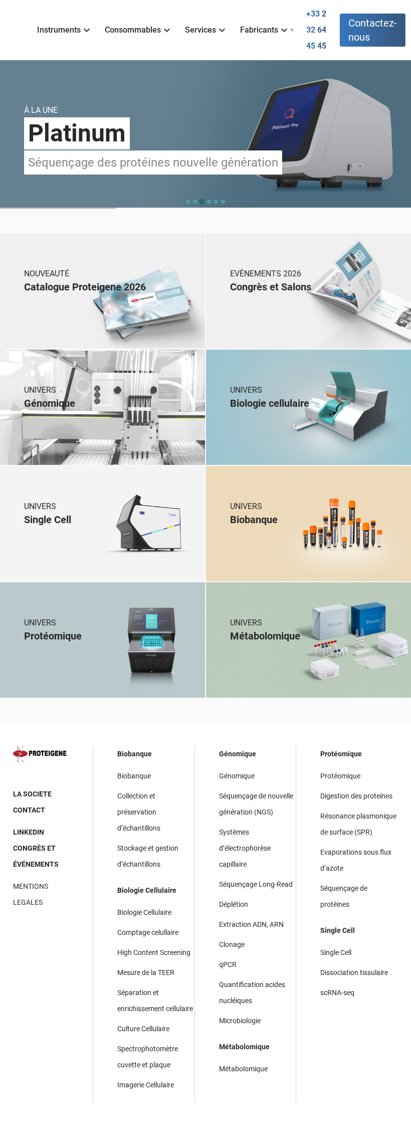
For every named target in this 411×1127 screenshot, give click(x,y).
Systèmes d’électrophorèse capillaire (245, 848)
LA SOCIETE (32, 794)
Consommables (133, 30)
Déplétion (233, 904)
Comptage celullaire (147, 932)
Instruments (59, 30)
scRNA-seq (337, 993)
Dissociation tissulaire (354, 973)
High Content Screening (153, 952)
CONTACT (29, 810)
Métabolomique (244, 1047)
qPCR (228, 964)
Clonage (232, 944)
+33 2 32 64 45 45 (316, 30)
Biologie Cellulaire (146, 890)
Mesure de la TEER (145, 973)
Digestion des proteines (356, 796)
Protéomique (341, 754)
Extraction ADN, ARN (251, 924)
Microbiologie (240, 1021)
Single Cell (337, 930)
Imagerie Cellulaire (145, 1085)
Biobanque (134, 754)
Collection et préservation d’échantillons (138, 812)
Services (200, 30)
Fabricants (259, 30)
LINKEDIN (28, 832)
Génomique (237, 754)
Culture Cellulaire (143, 1029)
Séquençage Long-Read (256, 884)
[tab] (188, 202)
